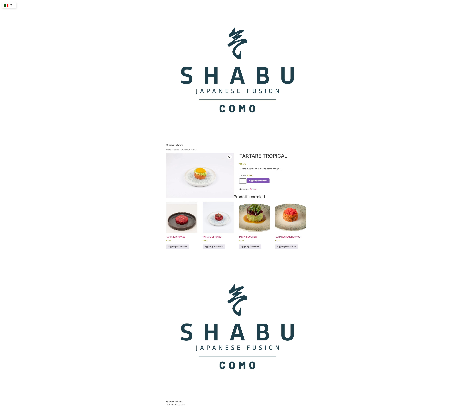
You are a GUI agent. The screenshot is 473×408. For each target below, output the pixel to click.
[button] (229, 157)
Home (168, 150)
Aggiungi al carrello (258, 180)
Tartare (176, 150)
